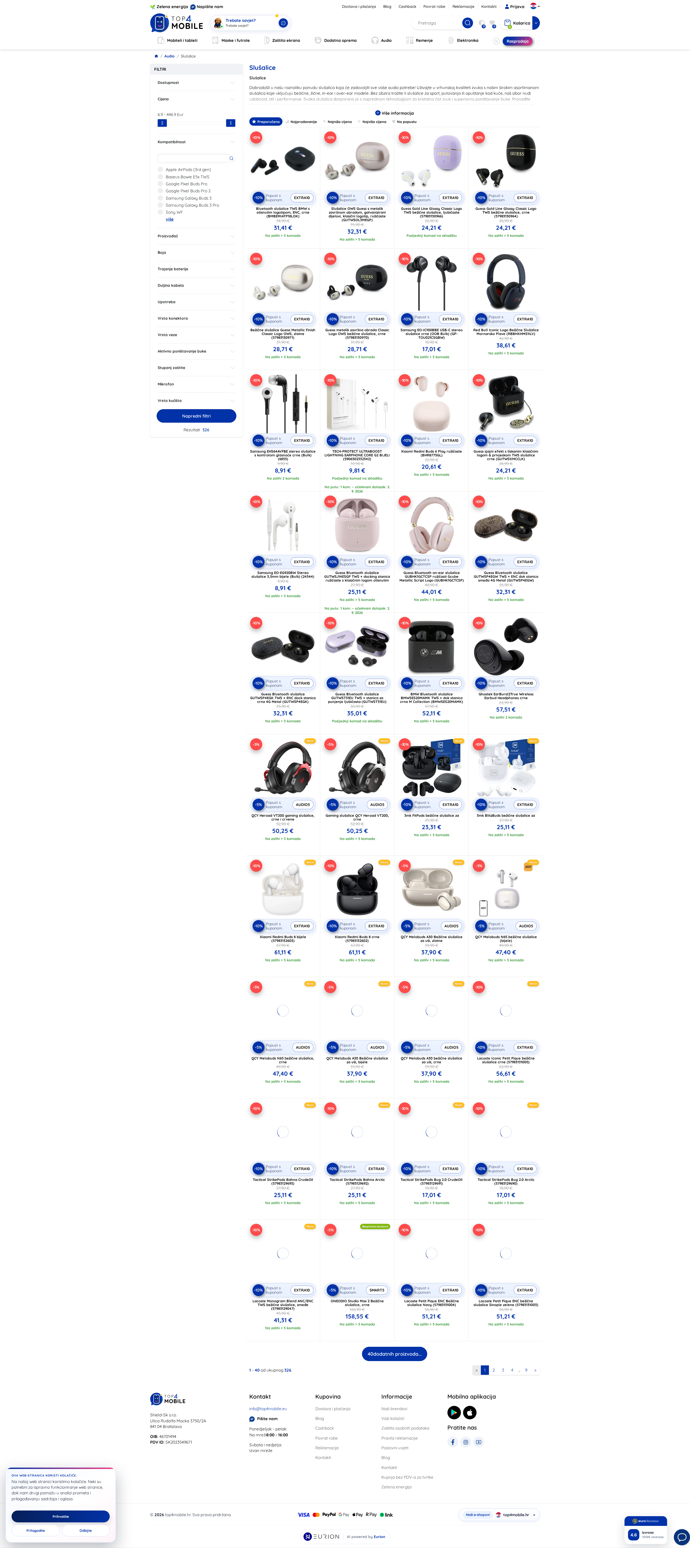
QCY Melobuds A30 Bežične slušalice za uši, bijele (357, 1060)
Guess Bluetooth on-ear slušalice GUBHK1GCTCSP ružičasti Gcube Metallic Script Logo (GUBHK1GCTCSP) (431, 576)
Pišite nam (267, 1418)
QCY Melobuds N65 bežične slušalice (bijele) (506, 939)
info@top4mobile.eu (268, 1408)
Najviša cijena (374, 121)
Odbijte (86, 1530)
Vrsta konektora (173, 318)
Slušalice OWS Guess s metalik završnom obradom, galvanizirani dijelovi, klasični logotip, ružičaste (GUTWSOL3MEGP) (357, 214)
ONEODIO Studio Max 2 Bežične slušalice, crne (357, 1303)
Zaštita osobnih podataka (405, 1428)
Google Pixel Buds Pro (186, 183)
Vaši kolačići (392, 1418)
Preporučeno (268, 121)
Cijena (163, 99)
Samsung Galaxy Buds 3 (189, 198)
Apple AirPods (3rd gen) (188, 169)
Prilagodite (35, 1530)
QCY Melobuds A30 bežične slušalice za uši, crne (431, 1060)
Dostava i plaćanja (359, 6)
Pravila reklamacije (399, 1438)
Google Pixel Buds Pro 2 (188, 190)
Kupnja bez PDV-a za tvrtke (407, 1477)
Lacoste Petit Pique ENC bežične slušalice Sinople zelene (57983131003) (506, 1303)
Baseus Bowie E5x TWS (187, 176)
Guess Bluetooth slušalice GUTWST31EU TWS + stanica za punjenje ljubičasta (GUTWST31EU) (357, 698)
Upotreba (166, 301)
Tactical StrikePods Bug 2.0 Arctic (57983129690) (506, 1181)
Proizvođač (168, 236)
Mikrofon (166, 384)
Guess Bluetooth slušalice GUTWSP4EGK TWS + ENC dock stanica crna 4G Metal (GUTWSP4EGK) (283, 698)
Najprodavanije (304, 121)
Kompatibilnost (172, 141)
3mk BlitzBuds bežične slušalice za (506, 815)
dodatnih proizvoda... (395, 1354)
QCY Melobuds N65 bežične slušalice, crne (282, 1060)
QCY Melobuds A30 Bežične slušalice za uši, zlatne (432, 939)
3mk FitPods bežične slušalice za (431, 815)
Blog (387, 6)
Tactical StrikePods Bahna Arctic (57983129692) (357, 1181)
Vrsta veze (167, 334)
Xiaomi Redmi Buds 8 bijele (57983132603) (283, 939)
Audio (169, 56)
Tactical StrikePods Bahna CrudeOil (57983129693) (283, 1181)
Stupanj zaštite (171, 367)
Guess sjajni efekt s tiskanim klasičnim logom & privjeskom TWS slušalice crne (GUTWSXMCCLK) (506, 455)
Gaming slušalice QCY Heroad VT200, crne (357, 817)
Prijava (517, 6)
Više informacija (397, 113)
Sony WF (174, 212)
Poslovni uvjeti (394, 1447)
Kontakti (488, 6)
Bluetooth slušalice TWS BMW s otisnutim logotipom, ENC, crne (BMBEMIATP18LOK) (283, 212)
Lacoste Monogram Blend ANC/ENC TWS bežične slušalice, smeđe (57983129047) (283, 1305)
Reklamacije (463, 6)
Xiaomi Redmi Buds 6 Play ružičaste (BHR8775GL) (431, 453)
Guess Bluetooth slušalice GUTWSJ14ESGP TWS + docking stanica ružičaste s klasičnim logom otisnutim (357, 576)
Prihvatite (61, 1516)
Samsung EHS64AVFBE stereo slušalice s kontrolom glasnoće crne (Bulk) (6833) (283, 455)
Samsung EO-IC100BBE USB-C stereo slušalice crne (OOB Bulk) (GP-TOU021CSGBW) (432, 334)
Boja (162, 252)
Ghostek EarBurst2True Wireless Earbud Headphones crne (506, 696)
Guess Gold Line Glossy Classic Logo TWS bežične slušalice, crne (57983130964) (505, 212)
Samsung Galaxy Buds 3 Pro (192, 205)
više (170, 219)
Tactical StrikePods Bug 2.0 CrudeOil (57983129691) (432, 1181)
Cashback (407, 6)
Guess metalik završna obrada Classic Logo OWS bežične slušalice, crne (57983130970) (357, 334)
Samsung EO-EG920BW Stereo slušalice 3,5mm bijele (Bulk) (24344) (282, 574)
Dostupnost (168, 82)
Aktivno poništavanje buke (182, 351)
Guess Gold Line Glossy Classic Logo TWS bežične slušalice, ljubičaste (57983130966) (431, 212)
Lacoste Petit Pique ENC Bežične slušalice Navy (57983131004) (431, 1303)
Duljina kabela (171, 285)
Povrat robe (434, 6)
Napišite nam (210, 6)
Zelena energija (172, 6)
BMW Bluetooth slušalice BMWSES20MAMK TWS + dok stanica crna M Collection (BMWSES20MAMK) (431, 698)
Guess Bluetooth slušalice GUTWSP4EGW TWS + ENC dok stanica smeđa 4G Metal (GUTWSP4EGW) (506, 576)
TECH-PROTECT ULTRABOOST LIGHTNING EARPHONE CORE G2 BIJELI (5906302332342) (357, 455)
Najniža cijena (340, 121)
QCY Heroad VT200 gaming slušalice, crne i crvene (283, 817)
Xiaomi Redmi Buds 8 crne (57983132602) (357, 939)
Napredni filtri (196, 416)
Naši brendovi (394, 1408)
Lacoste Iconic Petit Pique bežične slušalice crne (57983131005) (506, 1060)
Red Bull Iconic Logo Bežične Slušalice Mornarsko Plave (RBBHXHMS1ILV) (506, 332)
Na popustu (407, 121)
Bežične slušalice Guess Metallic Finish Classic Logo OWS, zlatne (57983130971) (282, 334)
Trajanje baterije (173, 268)
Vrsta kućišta (170, 400)
